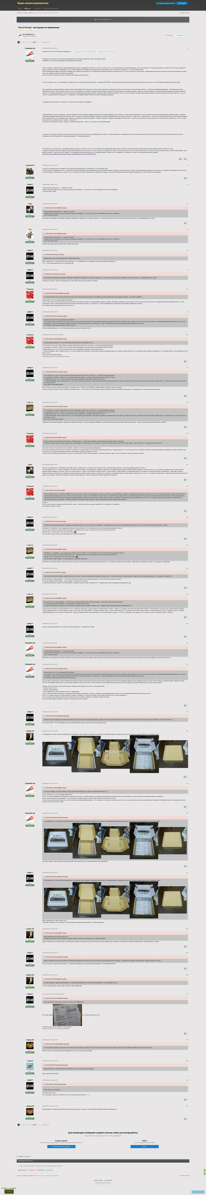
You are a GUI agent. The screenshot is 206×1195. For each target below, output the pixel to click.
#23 (187, 711)
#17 (187, 545)
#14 (187, 464)
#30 (187, 974)
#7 (187, 269)
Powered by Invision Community (103, 1183)
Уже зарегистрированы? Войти (166, 3)
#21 (187, 643)
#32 (187, 1039)
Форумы (28, 8)
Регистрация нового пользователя (61, 1146)
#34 (187, 1080)
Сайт (20, 8)
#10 (187, 334)
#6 (187, 250)
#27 (187, 872)
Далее (34, 42)
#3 (187, 184)
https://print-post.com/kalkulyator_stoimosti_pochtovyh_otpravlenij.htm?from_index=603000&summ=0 (69, 154)
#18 (187, 568)
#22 (187, 664)
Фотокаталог (37, 8)
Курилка (34, 36)
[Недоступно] (72, 52)
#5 (187, 229)
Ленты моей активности (51, 8)
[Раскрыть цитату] (44, 208)
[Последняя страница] (38, 42)
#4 (187, 203)
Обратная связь (98, 1180)
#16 (187, 517)
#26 (187, 813)
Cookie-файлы (108, 1180)
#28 (187, 928)
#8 (187, 289)
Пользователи (40, 1170)
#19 (187, 594)
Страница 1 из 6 (45, 42)
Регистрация (181, 3)
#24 (187, 731)
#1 (187, 48)
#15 (187, 486)
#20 (187, 623)
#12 (187, 402)
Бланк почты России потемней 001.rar (86, 51)
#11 (187, 367)
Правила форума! (198, 1192)
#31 (187, 994)
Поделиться (169, 35)
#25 (187, 783)
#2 (187, 165)
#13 (187, 433)
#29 (187, 952)
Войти (144, 1146)
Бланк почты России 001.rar (107, 51)
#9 (187, 311)
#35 (187, 1106)
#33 (187, 1060)
